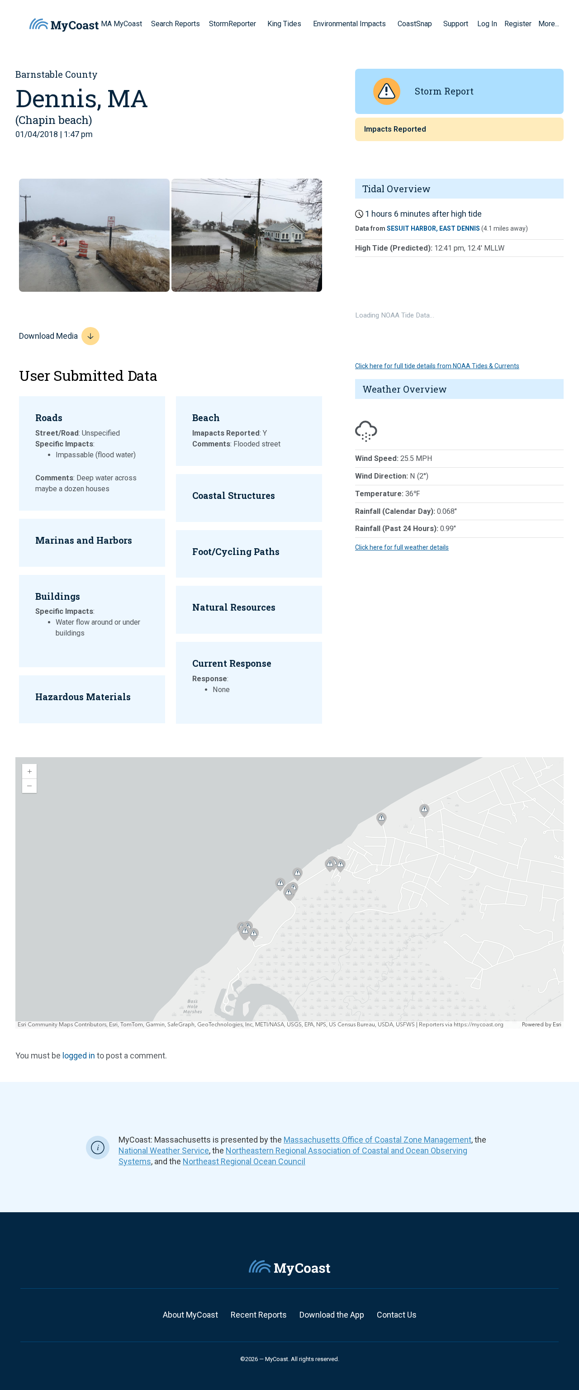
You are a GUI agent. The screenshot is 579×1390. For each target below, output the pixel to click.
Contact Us (397, 1314)
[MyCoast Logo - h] (64, 25)
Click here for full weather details (402, 547)
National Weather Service (164, 1150)
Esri (557, 1024)
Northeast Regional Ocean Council (244, 1161)
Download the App (331, 1314)
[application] (289, 893)
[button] (259, 23)
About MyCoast (190, 1314)
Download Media (48, 336)
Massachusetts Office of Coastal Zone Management (377, 1139)
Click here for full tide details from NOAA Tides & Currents (437, 366)
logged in (78, 1055)
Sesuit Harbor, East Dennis (433, 228)
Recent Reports (259, 1314)
